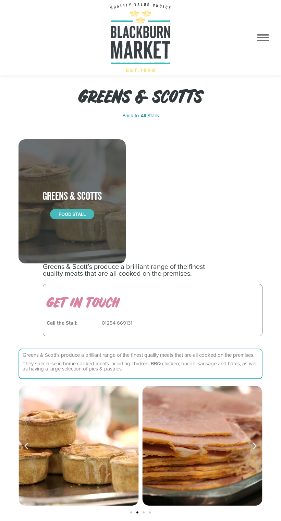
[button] (26, 445)
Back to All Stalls (140, 115)
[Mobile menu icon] (266, 37)
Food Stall (72, 214)
